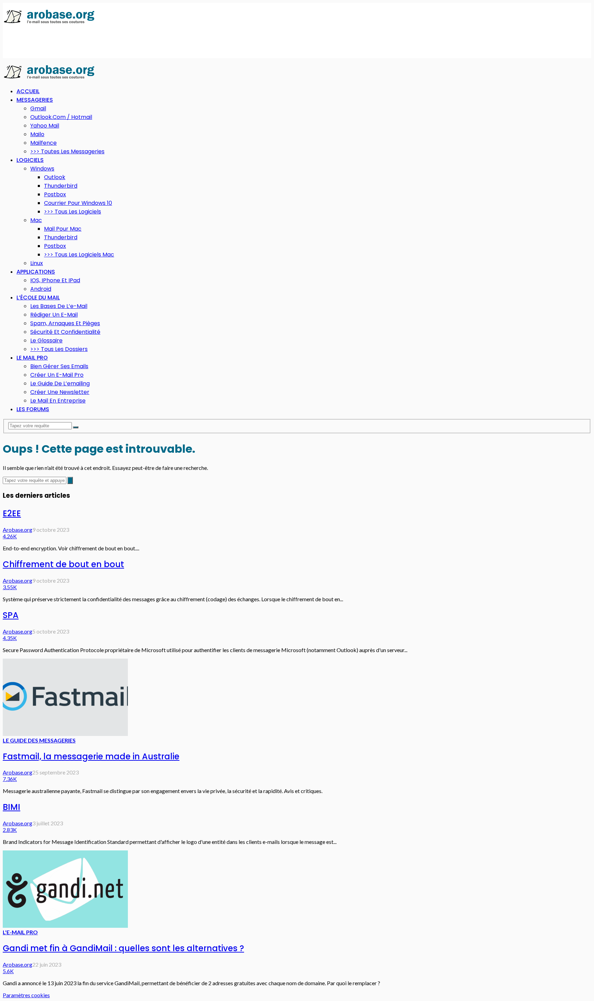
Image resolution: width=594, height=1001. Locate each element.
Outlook (54, 177)
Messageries (34, 100)
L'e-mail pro (20, 932)
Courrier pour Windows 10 (78, 203)
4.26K (10, 536)
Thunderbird (60, 186)
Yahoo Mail (44, 126)
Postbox (55, 194)
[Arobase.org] (49, 23)
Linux (36, 263)
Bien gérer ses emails (59, 366)
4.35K (10, 638)
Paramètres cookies (26, 995)
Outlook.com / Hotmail (61, 117)
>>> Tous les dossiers (59, 349)
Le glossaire (46, 340)
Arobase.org (17, 529)
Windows (42, 169)
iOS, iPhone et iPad (55, 280)
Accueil (28, 91)
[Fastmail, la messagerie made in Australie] (65, 733)
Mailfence (43, 143)
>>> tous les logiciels (72, 212)
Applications (35, 272)
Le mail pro (32, 358)
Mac (36, 220)
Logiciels (30, 160)
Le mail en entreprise (58, 401)
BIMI (11, 807)
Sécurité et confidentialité (65, 332)
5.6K (8, 971)
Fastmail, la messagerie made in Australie (91, 756)
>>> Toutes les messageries (67, 151)
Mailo (37, 134)
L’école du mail (38, 297)
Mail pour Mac (62, 229)
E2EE (12, 513)
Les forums (32, 409)
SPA (11, 615)
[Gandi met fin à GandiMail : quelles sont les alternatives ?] (65, 925)
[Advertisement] (128, 41)
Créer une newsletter (59, 392)
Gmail (38, 108)
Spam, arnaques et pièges (65, 323)
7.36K (10, 779)
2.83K (10, 829)
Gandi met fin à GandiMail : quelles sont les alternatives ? (123, 948)
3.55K (10, 587)
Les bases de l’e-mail (58, 306)
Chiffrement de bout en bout (63, 564)
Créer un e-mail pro (57, 375)
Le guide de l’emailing (60, 383)
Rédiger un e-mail (54, 315)
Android (40, 289)
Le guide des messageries (39, 740)
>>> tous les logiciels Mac (79, 254)
